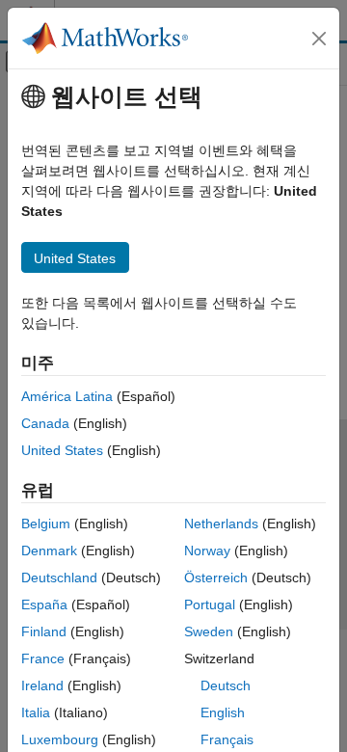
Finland (44, 631)
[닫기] (319, 38)
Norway (207, 550)
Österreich (216, 577)
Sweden (208, 631)
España (44, 604)
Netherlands (221, 523)
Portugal (209, 604)
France (43, 658)
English (222, 712)
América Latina (67, 396)
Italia (35, 712)
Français (227, 739)
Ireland (42, 685)
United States (62, 450)
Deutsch (225, 685)
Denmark (49, 550)
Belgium (45, 523)
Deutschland (59, 577)
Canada (45, 423)
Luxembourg (59, 739)
